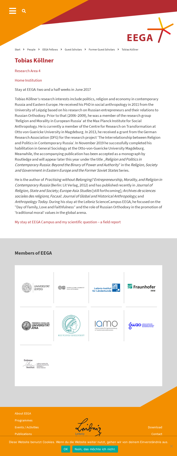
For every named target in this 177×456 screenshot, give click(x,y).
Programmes (23, 420)
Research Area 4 (27, 70)
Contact (156, 434)
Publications (23, 434)
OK (66, 449)
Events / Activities (27, 427)
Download (155, 427)
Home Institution (28, 80)
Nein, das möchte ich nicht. (95, 449)
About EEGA (23, 413)
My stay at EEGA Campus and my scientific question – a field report (68, 221)
